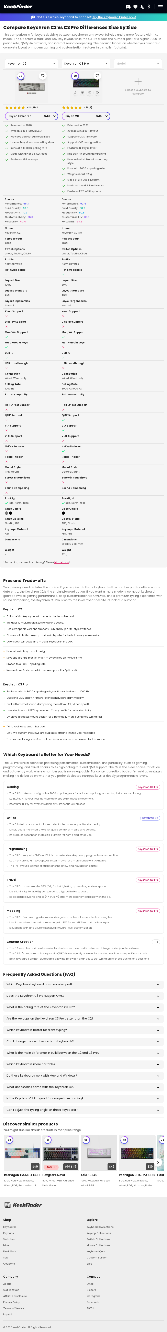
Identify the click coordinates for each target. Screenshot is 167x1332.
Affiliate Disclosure (15, 1296)
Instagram (93, 1296)
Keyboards (9, 1227)
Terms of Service (13, 1308)
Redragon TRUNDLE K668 (22, 1175)
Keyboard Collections (100, 1227)
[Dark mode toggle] (142, 6)
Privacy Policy (11, 1302)
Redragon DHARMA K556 (137, 1175)
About (7, 1284)
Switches (9, 1239)
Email (90, 1284)
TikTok (91, 1308)
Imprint (7, 1314)
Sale (6, 1257)
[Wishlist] (135, 6)
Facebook (93, 1302)
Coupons (9, 1263)
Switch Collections (98, 1239)
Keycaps (8, 1233)
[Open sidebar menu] (160, 6)
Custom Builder (97, 1257)
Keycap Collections (99, 1233)
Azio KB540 (89, 1175)
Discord (91, 1290)
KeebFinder (17, 6)
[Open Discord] (128, 6)
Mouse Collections (98, 1245)
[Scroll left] (9, 1162)
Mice (6, 1245)
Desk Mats (9, 1251)
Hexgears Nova (53, 1175)
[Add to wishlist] (43, 76)
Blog (89, 1263)
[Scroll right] (158, 1162)
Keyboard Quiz (96, 1251)
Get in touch (11, 1290)
